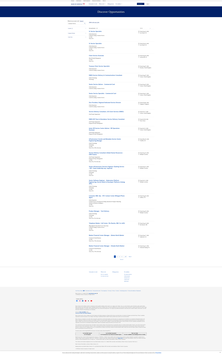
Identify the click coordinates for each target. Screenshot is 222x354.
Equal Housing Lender (93, 293)
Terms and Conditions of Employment (134, 290)
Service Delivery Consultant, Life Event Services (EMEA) (106, 111)
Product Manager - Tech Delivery (99, 211)
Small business (78, 0)
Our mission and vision (104, 276)
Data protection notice (96, 290)
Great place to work (93, 3)
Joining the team (127, 277)
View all (121, 259)
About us (104, 0)
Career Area (70, 37)
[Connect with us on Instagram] (79, 301)
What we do (101, 3)
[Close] (220, 352)
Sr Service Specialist (95, 31)
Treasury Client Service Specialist (99, 66)
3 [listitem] (119, 256)
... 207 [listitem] (125, 256)
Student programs (127, 276)
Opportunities (126, 281)
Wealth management (86, 0)
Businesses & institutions (96, 0)
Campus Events (126, 279)
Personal (72, 0)
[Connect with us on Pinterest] (85, 301)
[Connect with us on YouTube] (91, 301)
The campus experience (128, 274)
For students (118, 3)
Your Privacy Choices (79, 290)
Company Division (71, 33)
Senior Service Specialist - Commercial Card (102, 93)
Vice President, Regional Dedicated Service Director (105, 102)
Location (69, 28)
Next (130, 256)
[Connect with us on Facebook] (76, 301)
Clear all (81, 21)
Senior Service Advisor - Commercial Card (102, 84)
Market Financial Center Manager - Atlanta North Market (106, 235)
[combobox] (146, 28)
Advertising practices (123, 290)
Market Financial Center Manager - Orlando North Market (106, 246)
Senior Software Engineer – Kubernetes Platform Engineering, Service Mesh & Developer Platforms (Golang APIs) (107, 182)
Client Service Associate (96, 55)
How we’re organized (104, 274)
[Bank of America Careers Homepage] (78, 4)
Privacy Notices (158, 352)
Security (117, 290)
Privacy (113, 290)
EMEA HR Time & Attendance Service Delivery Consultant (107, 119)
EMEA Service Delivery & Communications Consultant (105, 75)
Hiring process (111, 3)
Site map (109, 290)
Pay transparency (104, 290)
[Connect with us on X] (88, 301)
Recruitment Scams (89, 290)
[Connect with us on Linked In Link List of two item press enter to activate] (82, 300)
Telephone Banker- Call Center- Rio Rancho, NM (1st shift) (107, 223)
